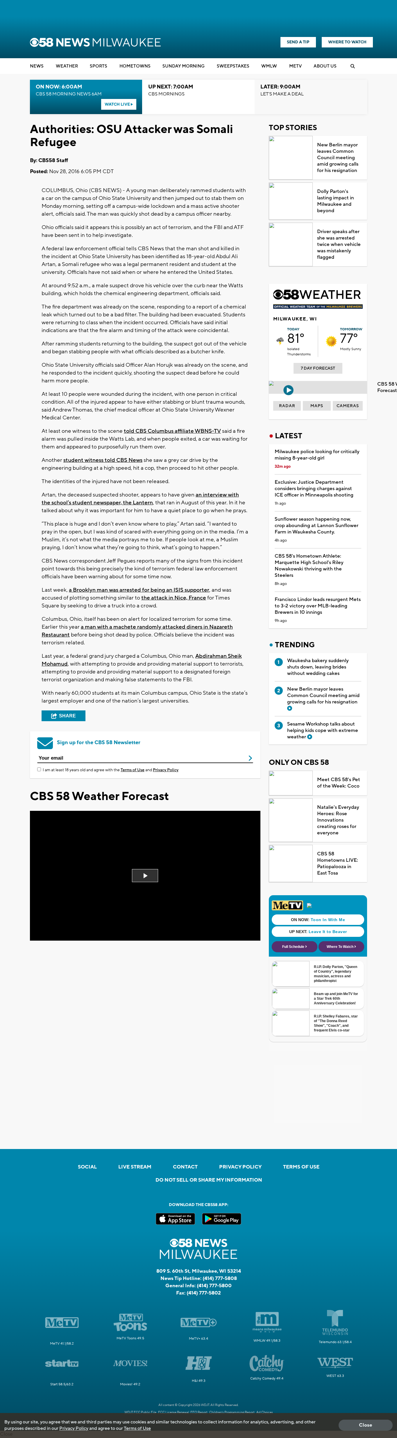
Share (67, 715)
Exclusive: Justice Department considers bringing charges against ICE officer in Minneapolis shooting (314, 488)
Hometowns (135, 66)
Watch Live (118, 104)
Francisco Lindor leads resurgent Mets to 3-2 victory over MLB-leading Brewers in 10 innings (318, 606)
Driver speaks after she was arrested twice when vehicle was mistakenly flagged (339, 244)
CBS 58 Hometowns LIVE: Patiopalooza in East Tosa (337, 863)
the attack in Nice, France (173, 597)
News (37, 66)
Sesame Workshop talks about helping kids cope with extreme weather (322, 730)
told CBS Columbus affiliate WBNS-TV (172, 431)
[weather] (280, 341)
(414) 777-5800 (214, 1286)
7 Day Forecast (318, 368)
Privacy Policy (165, 770)
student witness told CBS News (102, 460)
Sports (98, 66)
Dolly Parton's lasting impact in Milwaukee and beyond (335, 201)
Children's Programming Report (232, 1412)
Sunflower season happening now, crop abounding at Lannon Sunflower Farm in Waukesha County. (316, 525)
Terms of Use (132, 770)
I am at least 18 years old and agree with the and (110, 770)
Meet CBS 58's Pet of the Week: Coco (338, 782)
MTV (295, 66)
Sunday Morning (183, 66)
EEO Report (199, 1412)
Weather (67, 66)
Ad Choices (264, 1412)
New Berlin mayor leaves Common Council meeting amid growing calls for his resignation (337, 158)
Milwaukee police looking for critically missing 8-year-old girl (317, 454)
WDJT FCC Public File (140, 1412)
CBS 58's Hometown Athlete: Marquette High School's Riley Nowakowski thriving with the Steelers (309, 566)
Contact (185, 1167)
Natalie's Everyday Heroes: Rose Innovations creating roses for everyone (338, 820)
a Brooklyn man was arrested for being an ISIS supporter (139, 589)
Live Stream (134, 1167)
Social (87, 1167)
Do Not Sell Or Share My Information (208, 1180)
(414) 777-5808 (220, 1278)
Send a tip (298, 42)
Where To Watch (347, 42)
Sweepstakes (233, 66)
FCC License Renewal (173, 1412)
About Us (325, 66)
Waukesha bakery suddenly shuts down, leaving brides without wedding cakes (318, 667)
